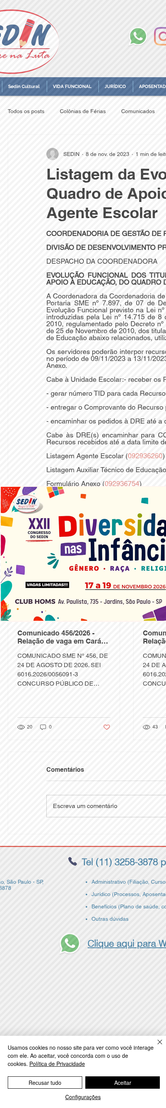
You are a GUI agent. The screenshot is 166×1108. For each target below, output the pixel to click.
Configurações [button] (83, 1097)
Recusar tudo (45, 1082)
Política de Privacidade (57, 1063)
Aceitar (122, 1082)
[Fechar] (155, 1046)
